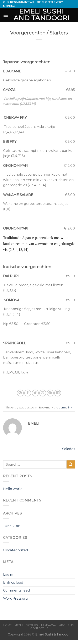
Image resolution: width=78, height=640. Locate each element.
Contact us (39, 628)
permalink (65, 407)
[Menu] (5, 15)
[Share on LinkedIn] (57, 393)
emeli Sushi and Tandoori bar (41, 18)
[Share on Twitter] (35, 393)
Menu (19, 625)
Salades (68, 449)
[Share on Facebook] (27, 393)
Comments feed (16, 590)
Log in (8, 574)
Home (7, 625)
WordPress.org (15, 598)
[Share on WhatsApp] (20, 393)
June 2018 (11, 526)
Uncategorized (15, 550)
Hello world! (13, 489)
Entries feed (13, 582)
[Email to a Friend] (42, 393)
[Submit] (71, 464)
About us (66, 625)
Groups (32, 625)
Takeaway (48, 625)
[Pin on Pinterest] (50, 393)
